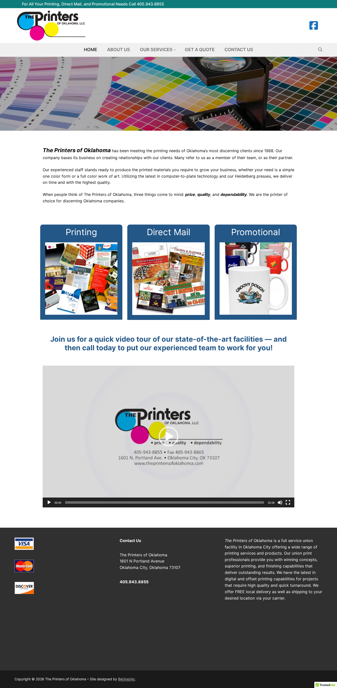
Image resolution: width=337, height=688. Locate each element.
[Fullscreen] (287, 502)
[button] (168, 436)
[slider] (164, 502)
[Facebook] (313, 25)
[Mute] (280, 502)
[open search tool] (320, 49)
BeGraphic (126, 679)
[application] (168, 436)
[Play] (49, 502)
